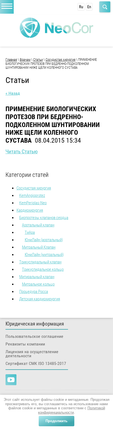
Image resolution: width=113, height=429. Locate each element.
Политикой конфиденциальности (71, 410)
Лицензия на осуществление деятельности (31, 353)
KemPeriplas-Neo (33, 202)
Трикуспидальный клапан (40, 262)
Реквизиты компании (25, 344)
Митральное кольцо (38, 284)
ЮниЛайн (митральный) (44, 254)
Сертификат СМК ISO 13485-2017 (35, 363)
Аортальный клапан (38, 225)
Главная (11, 59)
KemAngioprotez (32, 195)
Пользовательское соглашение (34, 336)
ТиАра (30, 232)
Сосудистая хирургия (60, 59)
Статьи (38, 59)
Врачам (25, 59)
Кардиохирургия (29, 210)
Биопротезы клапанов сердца (43, 217)
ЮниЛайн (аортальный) (44, 239)
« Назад (12, 93)
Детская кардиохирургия (39, 298)
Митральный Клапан (38, 247)
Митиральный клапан (36, 276)
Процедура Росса (33, 291)
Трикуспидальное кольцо (43, 269)
